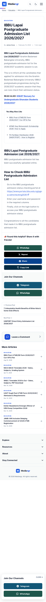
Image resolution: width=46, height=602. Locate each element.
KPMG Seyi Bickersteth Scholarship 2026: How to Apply (23, 127)
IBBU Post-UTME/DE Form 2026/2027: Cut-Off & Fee (20, 118)
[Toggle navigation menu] (41, 4)
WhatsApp (25, 293)
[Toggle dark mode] (35, 4)
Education (11, 10)
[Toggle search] (30, 4)
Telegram (24, 285)
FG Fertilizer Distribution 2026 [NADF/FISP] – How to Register (22, 136)
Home (4, 10)
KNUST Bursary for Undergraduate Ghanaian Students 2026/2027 (21, 99)
